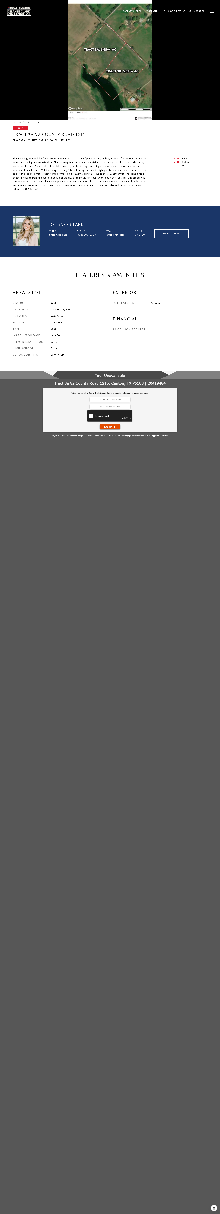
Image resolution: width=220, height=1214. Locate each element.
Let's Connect (197, 11)
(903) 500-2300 (86, 235)
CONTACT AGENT (171, 233)
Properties (152, 11)
